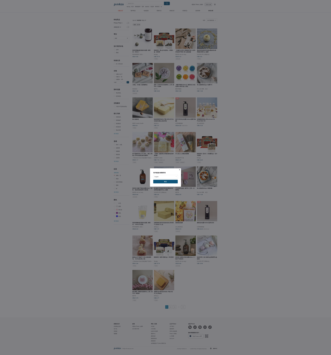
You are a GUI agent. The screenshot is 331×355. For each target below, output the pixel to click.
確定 (165, 182)
